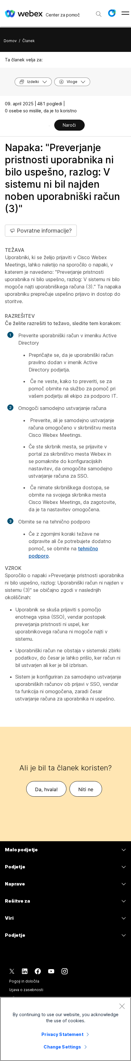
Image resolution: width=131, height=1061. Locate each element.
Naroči (69, 125)
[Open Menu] (125, 13)
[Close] (122, 1006)
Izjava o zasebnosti (26, 989)
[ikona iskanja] (98, 14)
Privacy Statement (62, 1034)
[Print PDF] (49, 125)
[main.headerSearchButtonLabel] (99, 12)
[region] (65, 1029)
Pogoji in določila (24, 981)
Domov (10, 40)
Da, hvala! (46, 789)
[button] (112, 13)
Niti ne (85, 789)
